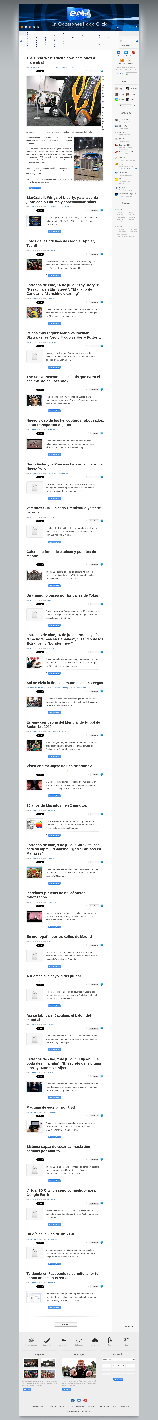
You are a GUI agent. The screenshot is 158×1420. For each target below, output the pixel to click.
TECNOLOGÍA (52, 429)
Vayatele (119, 222)
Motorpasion (132, 222)
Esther (132, 94)
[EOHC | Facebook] (73, 1400)
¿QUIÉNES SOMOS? (37, 1406)
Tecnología (27, 40)
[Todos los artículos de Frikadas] (117, 158)
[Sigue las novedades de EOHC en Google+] (133, 52)
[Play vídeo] (79, 1371)
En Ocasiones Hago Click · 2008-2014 (79, 1411)
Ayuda (121, 73)
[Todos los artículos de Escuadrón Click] (117, 145)
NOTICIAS (51, 731)
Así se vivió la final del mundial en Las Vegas (64, 683)
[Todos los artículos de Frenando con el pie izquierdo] (117, 151)
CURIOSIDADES (52, 342)
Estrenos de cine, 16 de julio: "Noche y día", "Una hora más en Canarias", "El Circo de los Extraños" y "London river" (64, 639)
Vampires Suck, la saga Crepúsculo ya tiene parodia (63, 510)
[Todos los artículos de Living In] (117, 164)
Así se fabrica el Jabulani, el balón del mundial (58, 1018)
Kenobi (132, 100)
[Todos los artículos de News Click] (117, 173)
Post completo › (54, 231)
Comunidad (94, 1345)
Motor (73, 40)
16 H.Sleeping (133, 229)
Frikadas (122, 158)
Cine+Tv (36, 41)
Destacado (66, 206)
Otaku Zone (123, 179)
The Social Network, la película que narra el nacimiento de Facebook (63, 379)
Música (45, 40)
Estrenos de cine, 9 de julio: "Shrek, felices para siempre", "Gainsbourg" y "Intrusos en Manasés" (63, 849)
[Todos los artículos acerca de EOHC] (117, 194)
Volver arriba (130, 1326)
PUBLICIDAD (104, 1406)
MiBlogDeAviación (122, 234)
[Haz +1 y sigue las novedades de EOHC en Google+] (31, 27)
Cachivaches (123, 119)
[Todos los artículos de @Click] (117, 139)
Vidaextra (132, 214)
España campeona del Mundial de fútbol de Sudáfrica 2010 (63, 724)
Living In (122, 164)
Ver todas (27, 1389)
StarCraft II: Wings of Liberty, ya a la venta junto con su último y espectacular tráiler (62, 200)
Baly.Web (33, 206)
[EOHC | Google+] (85, 1400)
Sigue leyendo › (35, 188)
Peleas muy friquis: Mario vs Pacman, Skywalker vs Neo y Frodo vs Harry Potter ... (63, 335)
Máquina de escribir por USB (50, 1107)
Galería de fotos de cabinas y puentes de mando (61, 554)
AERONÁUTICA (52, 561)
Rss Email (129, 63)
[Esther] (128, 94)
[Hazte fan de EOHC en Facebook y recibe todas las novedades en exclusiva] (38, 27)
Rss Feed (122, 63)
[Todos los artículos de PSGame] (117, 188)
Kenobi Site (120, 229)
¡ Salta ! (126, 1345)
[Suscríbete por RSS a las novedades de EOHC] (22, 27)
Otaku (108, 40)
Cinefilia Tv (123, 126)
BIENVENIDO (120, 27)
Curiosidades (82, 40)
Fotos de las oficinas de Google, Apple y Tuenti (60, 243)
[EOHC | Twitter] (79, 1400)
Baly (120, 89)
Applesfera (120, 212)
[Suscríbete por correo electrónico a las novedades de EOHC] (27, 27)
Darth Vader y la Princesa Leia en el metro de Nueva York (64, 466)
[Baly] (117, 88)
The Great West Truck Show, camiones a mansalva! (60, 60)
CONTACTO (130, 27)
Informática (54, 41)
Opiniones (79, 1345)
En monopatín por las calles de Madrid (59, 937)
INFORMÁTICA (52, 250)
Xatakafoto (120, 219)
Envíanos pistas (125, 106)
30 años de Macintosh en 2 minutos (56, 805)
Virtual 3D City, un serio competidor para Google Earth (61, 1192)
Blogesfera (132, 236)
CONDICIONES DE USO (56, 1406)
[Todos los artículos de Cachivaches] (117, 120)
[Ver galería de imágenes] (31, 1368)
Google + (133, 56)
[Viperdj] (117, 99)
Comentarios (94, 71)
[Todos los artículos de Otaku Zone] (117, 179)
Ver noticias (118, 1379)
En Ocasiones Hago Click (127, 194)
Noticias (99, 41)
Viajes (90, 41)
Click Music (123, 132)
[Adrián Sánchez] (117, 94)
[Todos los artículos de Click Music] (117, 132)
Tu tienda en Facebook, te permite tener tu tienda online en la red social (62, 1276)
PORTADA (65, 1324)
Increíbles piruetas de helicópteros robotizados (56, 895)
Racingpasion (121, 217)
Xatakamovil (120, 214)
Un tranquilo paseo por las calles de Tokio (62, 595)
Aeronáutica (63, 40)
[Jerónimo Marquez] (128, 88)
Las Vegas (71, 67)
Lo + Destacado (31, 1345)
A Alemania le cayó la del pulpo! (53, 976)
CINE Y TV (51, 298)
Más (135, 106)
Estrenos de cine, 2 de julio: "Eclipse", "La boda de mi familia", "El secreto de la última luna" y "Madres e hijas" (63, 1063)
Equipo (111, 1345)
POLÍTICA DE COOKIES (76, 1406)
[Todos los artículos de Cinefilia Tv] (117, 126)
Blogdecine (132, 217)
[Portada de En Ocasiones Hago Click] (79, 17)
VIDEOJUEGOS (52, 206)
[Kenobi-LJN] (128, 99)
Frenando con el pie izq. (127, 151)
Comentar (95, 433)
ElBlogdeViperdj (121, 231)
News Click (123, 173)
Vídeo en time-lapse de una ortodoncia (59, 766)
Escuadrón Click (124, 145)
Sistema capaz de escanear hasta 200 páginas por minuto (58, 1149)
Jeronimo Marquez (36, 67)
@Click (121, 139)
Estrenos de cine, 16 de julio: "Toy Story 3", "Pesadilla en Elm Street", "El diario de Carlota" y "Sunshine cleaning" (63, 289)
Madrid (135, 168)
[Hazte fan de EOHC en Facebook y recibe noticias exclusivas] (118, 52)
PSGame (122, 187)
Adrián (121, 94)
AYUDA (115, 1406)
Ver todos (67, 1389)
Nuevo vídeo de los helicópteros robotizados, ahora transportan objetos (65, 422)
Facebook (118, 56)
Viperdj (121, 100)
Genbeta (131, 219)
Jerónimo (133, 89)
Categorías (47, 1345)
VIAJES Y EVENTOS (61, 67)
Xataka (131, 212)
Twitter (126, 56)
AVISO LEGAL (92, 1406)
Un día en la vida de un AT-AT (51, 1234)
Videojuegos (117, 40)
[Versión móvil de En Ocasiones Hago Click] (136, 27)
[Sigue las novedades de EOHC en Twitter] (35, 27)
